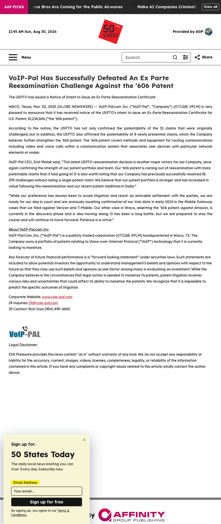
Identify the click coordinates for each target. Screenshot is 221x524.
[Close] (84, 440)
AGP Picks (14, 7)
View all (210, 7)
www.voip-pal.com (57, 297)
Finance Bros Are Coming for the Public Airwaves (74, 6)
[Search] (175, 57)
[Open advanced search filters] (185, 57)
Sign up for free (46, 502)
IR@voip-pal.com (43, 303)
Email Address (25, 482)
